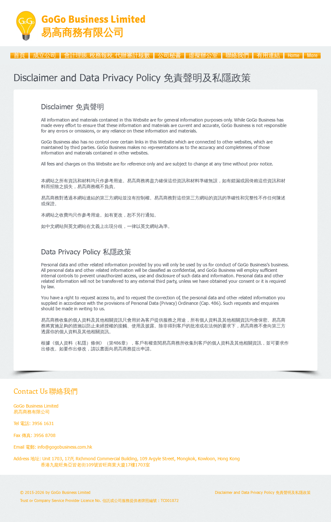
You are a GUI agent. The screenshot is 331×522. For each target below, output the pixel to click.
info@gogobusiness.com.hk (64, 447)
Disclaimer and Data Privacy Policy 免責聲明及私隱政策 (263, 493)
